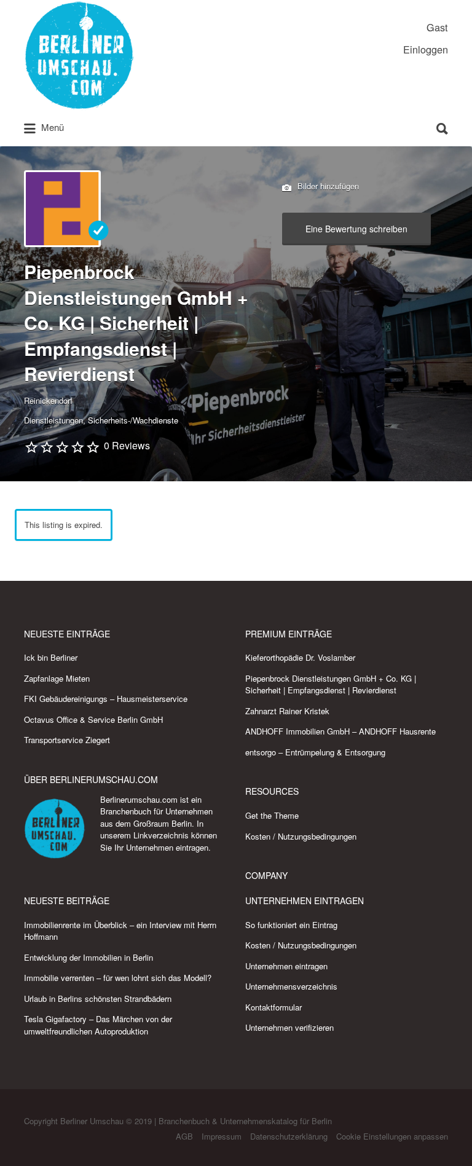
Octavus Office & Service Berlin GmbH (93, 719)
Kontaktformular (273, 1007)
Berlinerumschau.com (139, 799)
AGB (184, 1136)
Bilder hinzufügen (327, 185)
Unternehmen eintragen (167, 847)
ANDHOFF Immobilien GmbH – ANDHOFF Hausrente (340, 731)
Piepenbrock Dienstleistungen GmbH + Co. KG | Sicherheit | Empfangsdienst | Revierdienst (330, 684)
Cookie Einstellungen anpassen (392, 1136)
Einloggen (425, 49)
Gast (437, 27)
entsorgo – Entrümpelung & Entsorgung (315, 752)
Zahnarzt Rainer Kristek (287, 711)
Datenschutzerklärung (289, 1136)
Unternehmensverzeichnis (291, 986)
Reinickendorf (48, 400)
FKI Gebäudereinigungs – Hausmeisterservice (105, 698)
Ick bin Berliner (50, 657)
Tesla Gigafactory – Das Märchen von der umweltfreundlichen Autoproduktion (98, 1025)
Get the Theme (272, 815)
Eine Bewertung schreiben (356, 229)
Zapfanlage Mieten (57, 678)
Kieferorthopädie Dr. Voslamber (300, 657)
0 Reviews (127, 445)
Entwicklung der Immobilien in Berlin (88, 957)
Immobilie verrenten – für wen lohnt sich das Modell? (117, 977)
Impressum (222, 1136)
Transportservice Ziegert (67, 740)
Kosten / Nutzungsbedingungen (300, 836)
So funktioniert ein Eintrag (291, 925)
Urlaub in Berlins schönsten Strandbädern (97, 998)
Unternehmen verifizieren (289, 1027)
